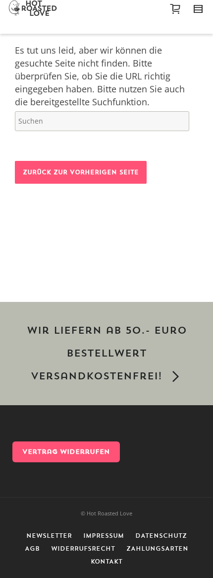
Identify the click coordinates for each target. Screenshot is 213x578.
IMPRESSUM (103, 536)
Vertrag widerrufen (66, 451)
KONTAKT (106, 562)
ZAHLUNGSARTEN (157, 549)
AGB (32, 549)
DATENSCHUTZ (161, 536)
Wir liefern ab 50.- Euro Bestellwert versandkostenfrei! (107, 353)
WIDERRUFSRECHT (83, 549)
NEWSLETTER (49, 536)
